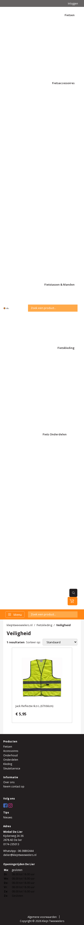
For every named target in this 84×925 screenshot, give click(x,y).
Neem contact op (13, 786)
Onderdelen (10, 759)
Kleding (7, 764)
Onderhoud (10, 755)
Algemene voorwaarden (42, 917)
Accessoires (10, 750)
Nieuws (7, 817)
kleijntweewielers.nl (20, 625)
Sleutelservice (11, 768)
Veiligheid (63, 625)
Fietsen (7, 746)
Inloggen (73, 3)
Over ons (9, 782)
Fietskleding (44, 625)
